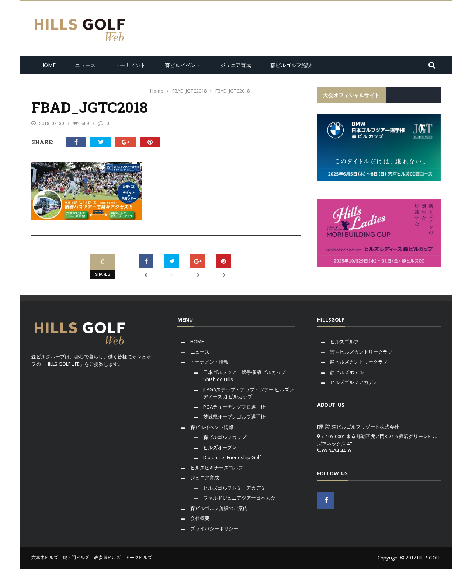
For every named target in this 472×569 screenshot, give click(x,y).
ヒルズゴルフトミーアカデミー (236, 488)
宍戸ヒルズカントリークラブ (361, 351)
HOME (48, 65)
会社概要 (199, 518)
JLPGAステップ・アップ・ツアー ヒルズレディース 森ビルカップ (248, 393)
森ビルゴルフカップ (224, 437)
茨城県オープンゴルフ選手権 (234, 416)
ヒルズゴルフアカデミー (356, 382)
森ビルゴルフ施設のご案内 (219, 508)
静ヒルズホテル (347, 372)
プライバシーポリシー (214, 528)
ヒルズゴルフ (344, 341)
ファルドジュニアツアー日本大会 (239, 498)
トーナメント (130, 65)
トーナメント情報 (209, 361)
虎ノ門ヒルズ (76, 557)
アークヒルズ (138, 557)
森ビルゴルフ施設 (291, 65)
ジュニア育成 (235, 65)
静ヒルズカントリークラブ (359, 361)
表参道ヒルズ (107, 557)
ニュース (85, 65)
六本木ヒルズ (44, 557)
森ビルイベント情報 (211, 427)
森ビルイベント (183, 65)
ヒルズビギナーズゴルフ (216, 467)
